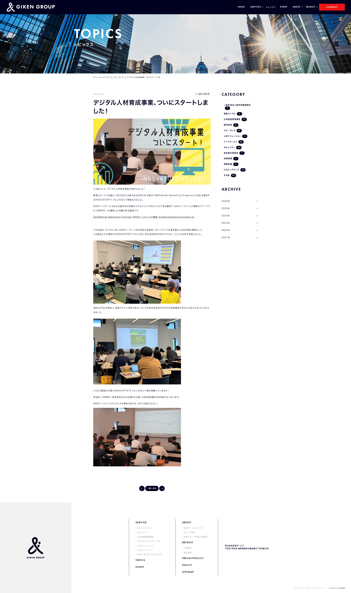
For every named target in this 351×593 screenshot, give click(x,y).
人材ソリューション (235, 136)
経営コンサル (232, 114)
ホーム (95, 77)
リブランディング (144, 550)
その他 (229, 175)
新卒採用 (230, 125)
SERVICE (141, 522)
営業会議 (230, 164)
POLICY (187, 565)
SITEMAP (188, 571)
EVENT (140, 566)
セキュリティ (232, 147)
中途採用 (188, 548)
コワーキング (118, 77)
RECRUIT (187, 542)
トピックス (106, 77)
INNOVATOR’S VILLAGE (149, 554)
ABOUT (186, 522)
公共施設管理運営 (234, 119)
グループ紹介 (189, 532)
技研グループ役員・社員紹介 (196, 537)
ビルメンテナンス (234, 170)
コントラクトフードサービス (149, 541)
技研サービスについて (193, 528)
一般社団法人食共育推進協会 (237, 106)
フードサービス (233, 142)
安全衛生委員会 (233, 153)
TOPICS (140, 560)
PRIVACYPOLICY (193, 558)
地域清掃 (230, 158)
